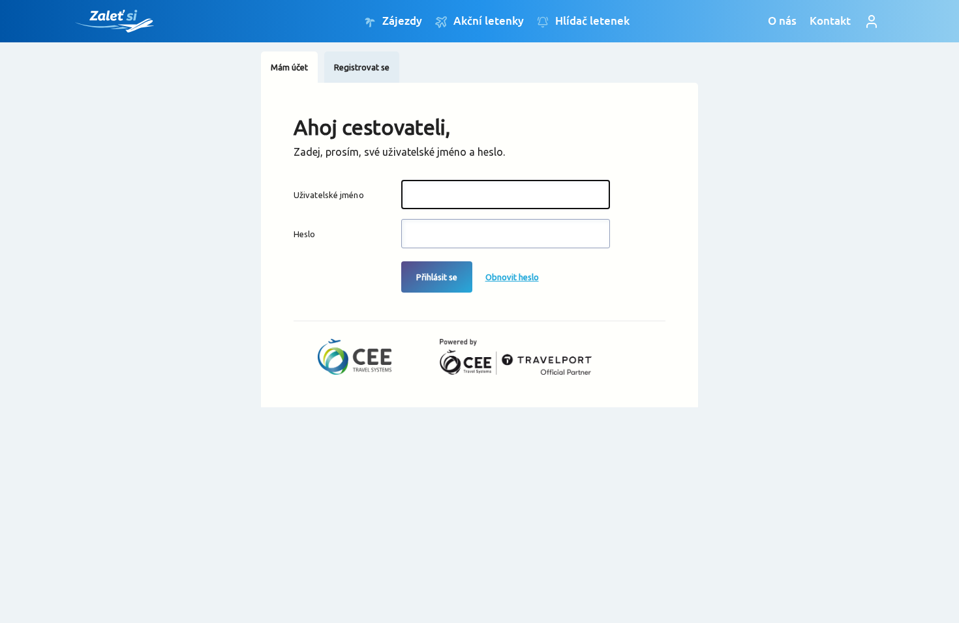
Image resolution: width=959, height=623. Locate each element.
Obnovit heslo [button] (512, 277)
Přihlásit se (436, 277)
